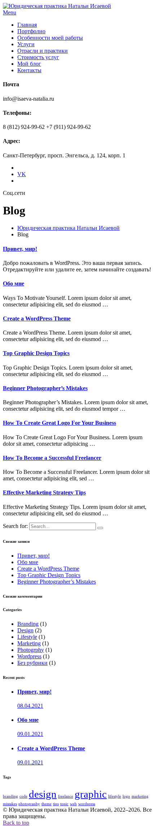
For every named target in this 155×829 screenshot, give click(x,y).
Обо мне (27, 562)
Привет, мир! (33, 556)
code (23, 796)
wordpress (86, 804)
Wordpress (29, 656)
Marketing (29, 643)
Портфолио (31, 31)
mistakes (10, 804)
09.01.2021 (30, 734)
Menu (9, 12)
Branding (28, 624)
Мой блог (29, 64)
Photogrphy (30, 650)
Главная (27, 25)
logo (126, 796)
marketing (140, 796)
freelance (65, 796)
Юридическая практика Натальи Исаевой (68, 228)
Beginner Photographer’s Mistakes (56, 582)
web (73, 804)
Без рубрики (32, 663)
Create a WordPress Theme (48, 569)
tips (56, 804)
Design (25, 630)
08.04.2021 (30, 706)
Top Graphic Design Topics (48, 575)
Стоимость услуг (38, 57)
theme (46, 804)
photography (29, 804)
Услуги (26, 44)
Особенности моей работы (50, 38)
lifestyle (114, 796)
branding (10, 796)
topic (64, 804)
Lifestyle (27, 637)
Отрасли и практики (42, 51)
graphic (91, 794)
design (43, 794)
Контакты (29, 70)
